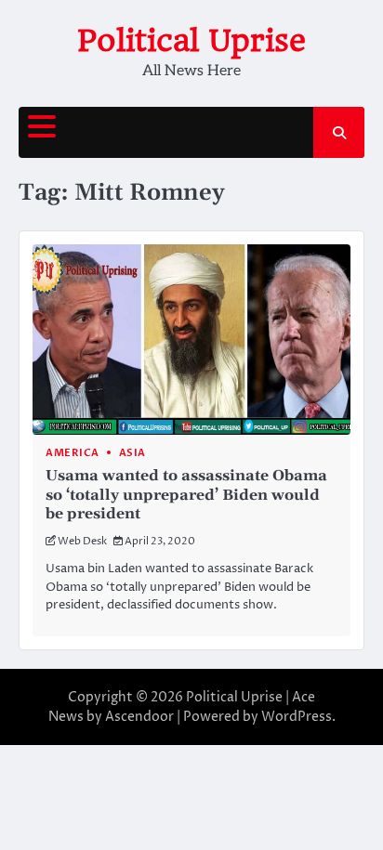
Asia (132, 453)
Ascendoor (139, 717)
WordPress (296, 717)
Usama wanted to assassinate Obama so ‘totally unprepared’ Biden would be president (186, 495)
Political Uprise (191, 40)
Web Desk (82, 541)
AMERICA (72, 453)
